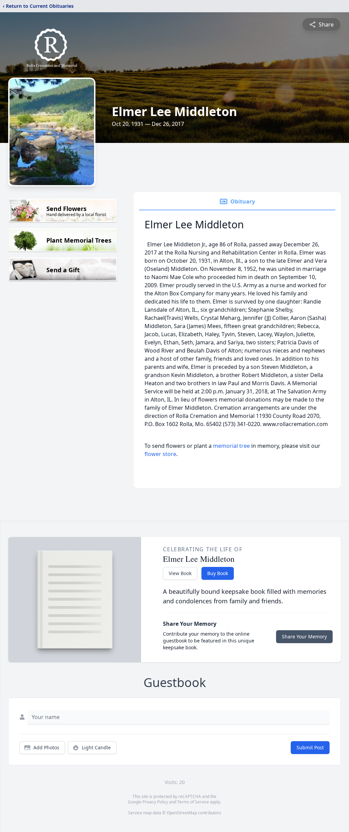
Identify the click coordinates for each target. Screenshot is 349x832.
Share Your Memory (304, 636)
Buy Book (217, 573)
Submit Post (310, 747)
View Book (180, 573)
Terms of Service (193, 802)
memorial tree (231, 446)
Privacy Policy (155, 802)
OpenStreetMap (182, 813)
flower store (160, 454)
